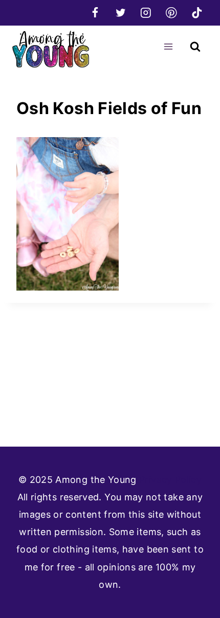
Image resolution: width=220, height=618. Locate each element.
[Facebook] (95, 13)
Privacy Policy (170, 479)
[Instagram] (146, 13)
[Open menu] (168, 46)
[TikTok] (197, 13)
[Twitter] (120, 13)
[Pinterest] (171, 13)
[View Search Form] (195, 46)
